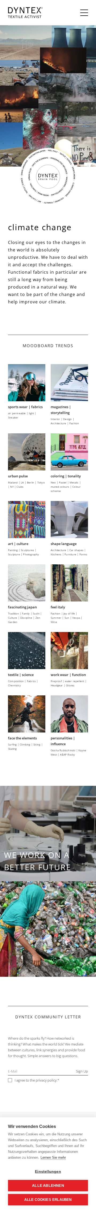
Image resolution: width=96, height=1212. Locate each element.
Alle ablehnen (48, 1186)
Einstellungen (48, 1172)
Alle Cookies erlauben (47, 1200)
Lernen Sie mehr (53, 1157)
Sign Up (82, 1071)
